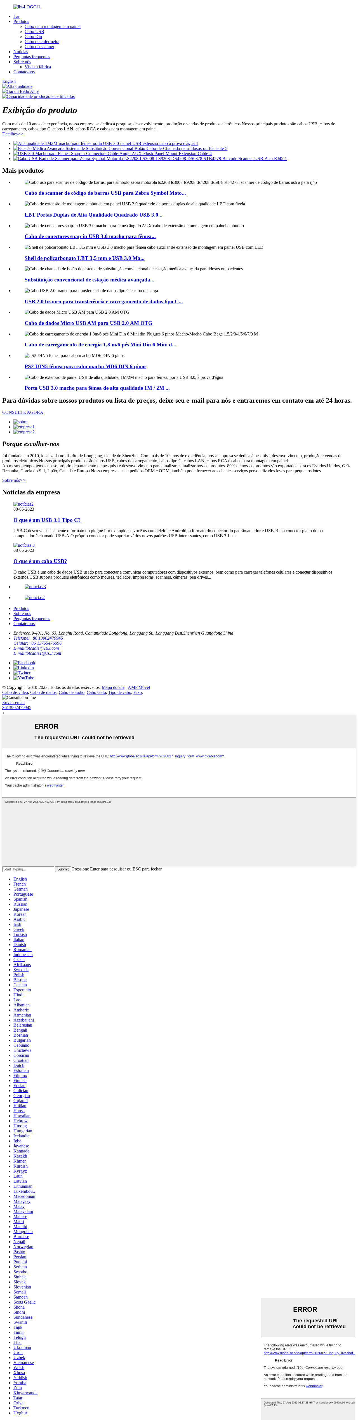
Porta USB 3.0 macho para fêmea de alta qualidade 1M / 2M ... (97, 388)
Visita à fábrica (38, 66)
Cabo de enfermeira (42, 41)
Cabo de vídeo (15, 692)
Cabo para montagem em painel (53, 26)
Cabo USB (34, 31)
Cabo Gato (96, 692)
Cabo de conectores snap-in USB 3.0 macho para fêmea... (90, 236)
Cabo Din (33, 36)
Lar (16, 16)
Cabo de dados (43, 692)
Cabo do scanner (39, 46)
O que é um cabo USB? (40, 561)
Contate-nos (24, 71)
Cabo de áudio (71, 692)
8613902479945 (16, 707)
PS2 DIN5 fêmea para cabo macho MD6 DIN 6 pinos (85, 366)
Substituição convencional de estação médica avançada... (89, 280)
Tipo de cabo (119, 692)
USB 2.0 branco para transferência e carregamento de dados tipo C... (104, 301)
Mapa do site (113, 687)
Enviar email (13, 702)
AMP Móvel (139, 687)
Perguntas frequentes (31, 56)
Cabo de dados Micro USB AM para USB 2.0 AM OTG (88, 323)
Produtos (21, 21)
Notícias (20, 51)
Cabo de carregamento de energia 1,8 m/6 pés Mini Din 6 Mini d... (100, 345)
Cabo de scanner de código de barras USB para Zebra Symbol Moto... (105, 193)
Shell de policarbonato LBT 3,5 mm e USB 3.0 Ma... (85, 258)
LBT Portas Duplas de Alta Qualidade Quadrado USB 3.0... (93, 215)
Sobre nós (22, 61)
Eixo (137, 692)
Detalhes (13, 134)
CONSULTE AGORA (22, 412)
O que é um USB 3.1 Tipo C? (47, 520)
